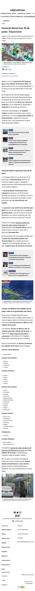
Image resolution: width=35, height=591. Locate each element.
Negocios (4, 556)
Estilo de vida (6, 547)
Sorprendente (6, 560)
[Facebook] (3, 69)
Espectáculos (6, 564)
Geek (3, 569)
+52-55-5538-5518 (23, 529)
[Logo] (17, 10)
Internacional (21, 13)
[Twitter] (6, 69)
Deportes (4, 551)
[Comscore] (17, 521)
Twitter (3, 580)
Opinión (28, 13)
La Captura (5, 16)
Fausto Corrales (16, 16)
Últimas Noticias (6, 13)
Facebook (4, 576)
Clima (3, 23)
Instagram (4, 584)
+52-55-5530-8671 (23, 534)
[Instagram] (20, 512)
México (14, 13)
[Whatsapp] (9, 69)
